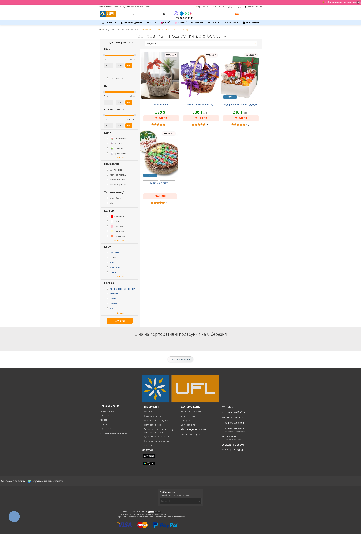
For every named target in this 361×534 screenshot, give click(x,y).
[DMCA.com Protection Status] (155, 511)
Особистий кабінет (254, 6)
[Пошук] (164, 14)
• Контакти (146, 6)
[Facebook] (226, 449)
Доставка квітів (188, 424)
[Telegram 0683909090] (182, 14)
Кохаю (113, 298)
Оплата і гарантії (105, 6)
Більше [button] (120, 157)
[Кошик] (237, 15)
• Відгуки (125, 6)
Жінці (112, 262)
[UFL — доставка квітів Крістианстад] (108, 13)
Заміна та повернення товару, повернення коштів (159, 430)
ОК (128, 65)
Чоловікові (115, 267)
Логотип (104, 424)
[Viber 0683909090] (176, 14)
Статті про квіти (152, 445)
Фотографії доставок (191, 411)
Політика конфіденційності (157, 420)
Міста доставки (188, 416)
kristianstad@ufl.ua (235, 412)
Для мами (114, 252)
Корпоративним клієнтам (156, 440)
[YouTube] (238, 449)
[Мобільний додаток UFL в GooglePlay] (149, 463)
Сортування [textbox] (151, 44)
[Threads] (230, 449)
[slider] (104, 55)
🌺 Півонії (165, 22)
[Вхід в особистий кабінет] (245, 7)
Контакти (104, 415)
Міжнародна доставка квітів (113, 432)
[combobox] (201, 43)
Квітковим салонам (153, 416)
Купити (162, 118)
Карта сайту (105, 428)
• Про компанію (135, 6)
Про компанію (107, 411)
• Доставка (117, 6)
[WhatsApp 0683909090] (187, 14)
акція (153, 22)
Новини (148, 411)
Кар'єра (103, 419)
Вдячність (114, 293)
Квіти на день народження (122, 288)
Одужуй (113, 303)
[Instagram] (192, 14)
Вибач (113, 308)
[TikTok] (242, 449)
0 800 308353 (232, 436)
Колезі (113, 272)
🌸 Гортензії (180, 22)
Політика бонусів (152, 424)
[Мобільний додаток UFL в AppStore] (149, 455)
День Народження (132, 22)
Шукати (120, 320)
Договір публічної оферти (157, 436)
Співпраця (186, 420)
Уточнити (160, 196)
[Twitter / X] (234, 449)
